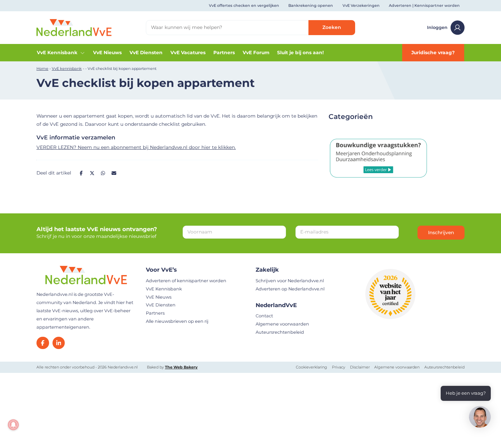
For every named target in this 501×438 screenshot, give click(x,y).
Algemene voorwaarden (282, 324)
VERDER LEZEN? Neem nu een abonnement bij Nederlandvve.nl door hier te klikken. (136, 147)
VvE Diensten (146, 52)
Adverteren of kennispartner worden (186, 280)
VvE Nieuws (107, 52)
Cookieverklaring (311, 367)
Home (42, 68)
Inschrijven (441, 232)
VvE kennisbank (67, 68)
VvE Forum (256, 52)
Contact (264, 315)
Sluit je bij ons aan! (300, 52)
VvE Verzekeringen (361, 5)
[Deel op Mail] (114, 173)
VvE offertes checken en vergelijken (244, 5)
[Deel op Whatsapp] (103, 173)
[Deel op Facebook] (81, 173)
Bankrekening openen (310, 5)
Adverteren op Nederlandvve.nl (290, 288)
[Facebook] (42, 343)
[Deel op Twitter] (92, 173)
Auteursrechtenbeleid (280, 332)
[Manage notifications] (13, 424)
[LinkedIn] (58, 343)
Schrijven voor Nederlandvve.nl (290, 280)
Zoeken (331, 27)
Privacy (338, 367)
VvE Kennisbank (57, 52)
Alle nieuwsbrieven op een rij (177, 321)
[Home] (74, 27)
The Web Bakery (181, 367)
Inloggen (437, 27)
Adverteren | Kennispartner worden (424, 5)
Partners (224, 52)
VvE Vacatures (188, 52)
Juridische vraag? (433, 52)
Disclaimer (360, 367)
